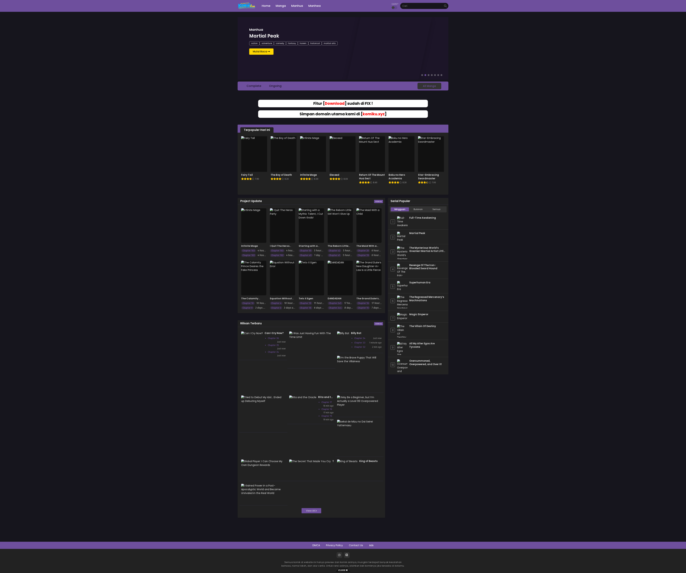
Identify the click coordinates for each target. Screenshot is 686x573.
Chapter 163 (277, 250)
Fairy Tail (247, 175)
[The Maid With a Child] (369, 225)
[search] (445, 6)
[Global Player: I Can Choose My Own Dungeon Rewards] (262, 465)
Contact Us (356, 545)
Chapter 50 (305, 250)
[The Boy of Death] (284, 154)
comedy (280, 43)
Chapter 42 (334, 250)
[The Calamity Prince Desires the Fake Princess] (253, 278)
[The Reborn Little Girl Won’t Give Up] (340, 225)
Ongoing (275, 86)
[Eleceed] (343, 154)
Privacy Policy (334, 545)
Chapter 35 (273, 345)
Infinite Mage (308, 175)
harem (303, 43)
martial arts (330, 43)
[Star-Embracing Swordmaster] (431, 154)
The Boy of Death (281, 175)
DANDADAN (334, 298)
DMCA (316, 545)
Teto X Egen (306, 298)
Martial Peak (417, 233)
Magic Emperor (418, 314)
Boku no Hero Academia (397, 176)
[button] (422, 75)
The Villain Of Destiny (422, 326)
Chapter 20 (363, 250)
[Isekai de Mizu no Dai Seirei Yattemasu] (358, 425)
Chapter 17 (326, 402)
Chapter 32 (359, 347)
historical (315, 43)
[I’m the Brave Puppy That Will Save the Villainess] (358, 361)
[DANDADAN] (340, 278)
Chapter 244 (335, 308)
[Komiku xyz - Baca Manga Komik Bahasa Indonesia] (246, 9)
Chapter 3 (276, 308)
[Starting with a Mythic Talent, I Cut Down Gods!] (311, 225)
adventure (267, 43)
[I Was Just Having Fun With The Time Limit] (310, 337)
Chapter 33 (359, 342)
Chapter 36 (273, 338)
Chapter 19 (363, 255)
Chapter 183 (248, 250)
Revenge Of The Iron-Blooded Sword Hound (423, 267)
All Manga (429, 86)
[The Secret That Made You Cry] (310, 461)
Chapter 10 (247, 303)
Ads (371, 545)
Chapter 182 (248, 255)
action (254, 43)
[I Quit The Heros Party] (282, 225)
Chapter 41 (334, 255)
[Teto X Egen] (311, 278)
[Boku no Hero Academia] (401, 154)
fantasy (292, 43)
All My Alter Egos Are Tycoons (422, 345)
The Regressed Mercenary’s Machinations (426, 299)
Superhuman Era (419, 282)
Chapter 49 (305, 255)
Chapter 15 (363, 308)
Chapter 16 (363, 303)
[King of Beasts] (347, 461)
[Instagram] (339, 555)
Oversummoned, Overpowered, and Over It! (425, 362)
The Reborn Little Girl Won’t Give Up (339, 247)
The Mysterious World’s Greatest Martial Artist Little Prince (427, 249)
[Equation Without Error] (282, 278)
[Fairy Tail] (254, 154)
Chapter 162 (277, 255)
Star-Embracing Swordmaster (428, 176)
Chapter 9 (247, 308)
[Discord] (346, 555)
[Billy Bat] (343, 333)
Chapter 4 (276, 303)
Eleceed (334, 175)
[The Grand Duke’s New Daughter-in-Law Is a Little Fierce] (369, 278)
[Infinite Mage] (313, 154)
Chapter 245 (335, 303)
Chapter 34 (273, 352)
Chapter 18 (305, 308)
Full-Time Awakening (422, 218)
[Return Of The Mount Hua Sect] (372, 154)
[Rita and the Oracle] (302, 397)
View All (378, 201)
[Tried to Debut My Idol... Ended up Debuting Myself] (262, 401)
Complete (254, 86)
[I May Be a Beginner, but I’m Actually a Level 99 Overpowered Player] (358, 405)
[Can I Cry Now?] (252, 333)
